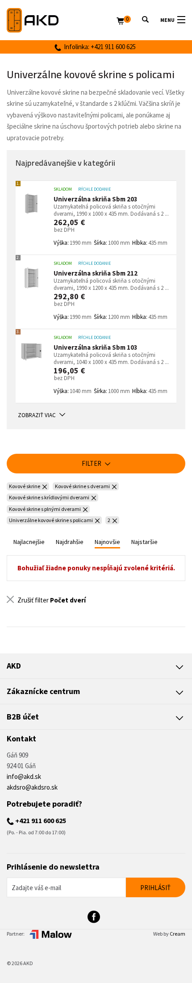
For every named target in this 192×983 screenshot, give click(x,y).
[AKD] (62, 20)
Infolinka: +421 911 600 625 (98, 46)
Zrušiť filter (51, 600)
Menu (167, 20)
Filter (92, 463)
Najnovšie (107, 542)
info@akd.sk (24, 776)
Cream (177, 933)
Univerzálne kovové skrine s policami (51, 520)
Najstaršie (144, 542)
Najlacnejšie (29, 542)
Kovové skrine (24, 486)
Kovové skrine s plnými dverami (45, 509)
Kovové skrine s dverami (82, 486)
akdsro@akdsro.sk (32, 787)
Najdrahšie (69, 542)
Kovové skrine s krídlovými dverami (49, 497)
